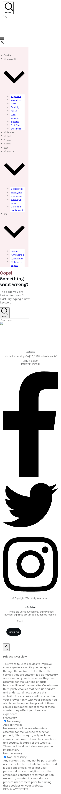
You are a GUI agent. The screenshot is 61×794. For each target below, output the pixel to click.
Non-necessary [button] (13, 753)
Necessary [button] (10, 717)
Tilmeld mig (13, 632)
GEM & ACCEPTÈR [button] (15, 789)
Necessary (14, 721)
